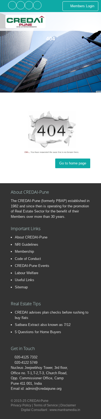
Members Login (81, 6)
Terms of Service (46, 405)
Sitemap (21, 287)
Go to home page (72, 163)
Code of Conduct (28, 259)
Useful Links (24, 280)
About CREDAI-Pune (31, 237)
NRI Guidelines (26, 244)
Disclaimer (68, 405)
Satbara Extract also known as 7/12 (43, 325)
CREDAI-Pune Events (32, 266)
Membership (24, 251)
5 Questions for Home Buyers (38, 332)
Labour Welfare (26, 273)
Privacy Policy (21, 405)
